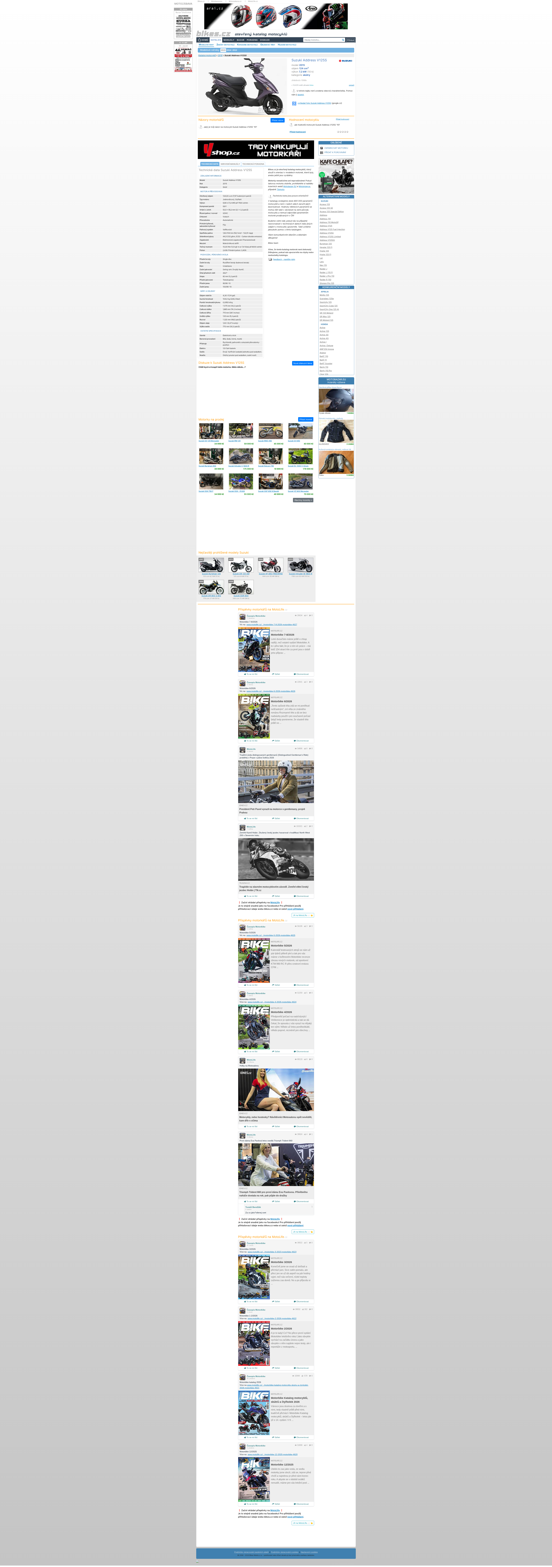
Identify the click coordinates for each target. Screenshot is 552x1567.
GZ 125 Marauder (209, 441)
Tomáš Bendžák (253, 1207)
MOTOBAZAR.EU (336, 381)
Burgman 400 (207, 466)
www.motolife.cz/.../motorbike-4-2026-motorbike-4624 (272, 1002)
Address (323, 215)
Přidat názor (277, 120)
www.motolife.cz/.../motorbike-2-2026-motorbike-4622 (272, 1318)
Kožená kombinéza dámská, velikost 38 (335, 449)
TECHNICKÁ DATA (209, 164)
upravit (351, 85)
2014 (229, 50)
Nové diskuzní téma (302, 363)
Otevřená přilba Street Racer (330, 387)
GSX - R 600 (236, 491)
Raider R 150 (325, 279)
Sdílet (277, 674)
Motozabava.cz (235, 1)
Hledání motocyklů (287, 44)
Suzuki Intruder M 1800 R (300, 574)
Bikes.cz (201, 1)
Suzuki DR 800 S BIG (211, 596)
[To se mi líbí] (305, 615)
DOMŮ (205, 40)
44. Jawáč (183, 46)
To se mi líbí (251, 674)
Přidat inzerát (305, 419)
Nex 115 (323, 265)
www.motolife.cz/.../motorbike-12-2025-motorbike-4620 (273, 1454)
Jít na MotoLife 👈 (303, 915)
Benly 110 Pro (326, 370)
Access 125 (325, 204)
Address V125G (327, 233)
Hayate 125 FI (326, 247)
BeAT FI (323, 360)
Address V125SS (327, 240)
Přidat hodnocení (342, 119)
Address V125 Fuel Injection (332, 229)
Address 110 (325, 219)
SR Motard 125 (326, 320)
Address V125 (326, 226)
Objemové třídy (267, 44)
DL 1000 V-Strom (298, 466)
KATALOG (216, 40)
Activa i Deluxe (326, 345)
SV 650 (294, 441)
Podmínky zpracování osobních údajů (251, 1552)
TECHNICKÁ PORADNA (253, 164)
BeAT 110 (324, 356)
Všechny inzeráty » (303, 500)
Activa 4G (324, 338)
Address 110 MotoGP (329, 222)
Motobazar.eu (216, 1)
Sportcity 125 (326, 302)
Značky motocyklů (225, 44)
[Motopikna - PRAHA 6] (241, 431)
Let (321, 258)
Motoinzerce (304, 186)
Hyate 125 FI (325, 254)
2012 (234, 50)
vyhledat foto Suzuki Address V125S (314, 103)
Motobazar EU (289, 186)
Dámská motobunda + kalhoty (331, 418)
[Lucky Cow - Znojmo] (211, 431)
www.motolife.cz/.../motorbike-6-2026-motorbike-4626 (271, 691)
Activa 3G (324, 335)
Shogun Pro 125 (327, 283)
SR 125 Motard (326, 313)
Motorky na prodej (211, 419)
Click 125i (324, 374)
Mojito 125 (324, 295)
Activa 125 (324, 331)
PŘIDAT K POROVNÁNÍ (335, 152)
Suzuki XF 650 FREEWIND (271, 574)
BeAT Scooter (326, 363)
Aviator (323, 353)
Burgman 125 (326, 244)
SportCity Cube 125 (329, 306)
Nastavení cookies (309, 1552)
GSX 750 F (206, 491)
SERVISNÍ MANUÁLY (230, 164)
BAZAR (240, 40)
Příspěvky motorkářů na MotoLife (262, 609)
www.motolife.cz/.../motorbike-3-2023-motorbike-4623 (272, 1252)
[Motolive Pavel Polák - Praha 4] (270, 431)
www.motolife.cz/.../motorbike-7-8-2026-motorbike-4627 (272, 624)
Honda (324, 324)
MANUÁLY (229, 40)
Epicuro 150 (266, 466)
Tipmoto (280, 189)
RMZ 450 (265, 441)
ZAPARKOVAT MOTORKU (336, 148)
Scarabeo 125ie (327, 298)
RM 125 (234, 441)
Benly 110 (324, 367)
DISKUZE (265, 40)
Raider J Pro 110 (327, 276)
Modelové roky (206, 44)
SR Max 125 (325, 316)
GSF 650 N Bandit (268, 491)
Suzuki (324, 201)
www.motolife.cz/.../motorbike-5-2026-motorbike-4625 (271, 935)
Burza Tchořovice (183, 12)
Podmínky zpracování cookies (284, 1552)
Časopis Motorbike (256, 616)
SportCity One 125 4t (329, 309)
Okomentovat (302, 674)
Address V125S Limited (330, 236)
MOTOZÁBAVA (183, 3)
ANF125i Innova (327, 349)
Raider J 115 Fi (326, 272)
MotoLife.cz (253, 1)
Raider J (323, 269)
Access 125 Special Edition (332, 211)
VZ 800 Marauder (298, 491)
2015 (220, 55)
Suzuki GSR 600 (241, 596)
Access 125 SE (326, 208)
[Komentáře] (310, 615)
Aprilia (325, 292)
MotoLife (251, 749)
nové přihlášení (295, 909)
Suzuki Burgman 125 (211, 574)
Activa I (323, 342)
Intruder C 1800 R (238, 466)
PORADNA (252, 40)
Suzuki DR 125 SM (241, 574)
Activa (322, 327)
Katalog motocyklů (207, 55)
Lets (322, 261)
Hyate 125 (324, 251)
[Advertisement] (256, 395)
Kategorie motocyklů (247, 44)
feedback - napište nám (284, 259)
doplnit (301, 94)
